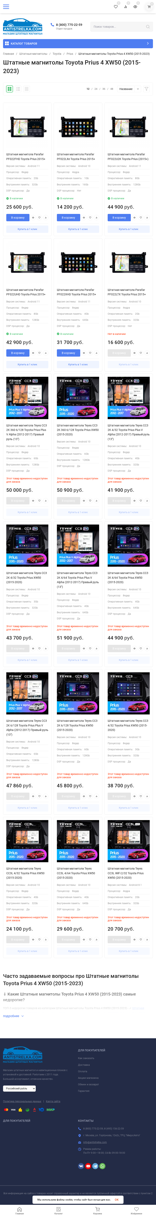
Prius (70, 53)
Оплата (82, 1071)
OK (117, 1199)
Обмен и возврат (88, 1084)
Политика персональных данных (22, 1101)
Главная (8, 53)
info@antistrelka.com (95, 1142)
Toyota (57, 53)
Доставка (84, 1064)
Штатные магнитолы (33, 53)
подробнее (11, 1016)
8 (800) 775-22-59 (69, 25)
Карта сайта (53, 1101)
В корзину (18, 217)
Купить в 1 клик (27, 229)
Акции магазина (88, 1077)
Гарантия (83, 1090)
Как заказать (86, 1058)
